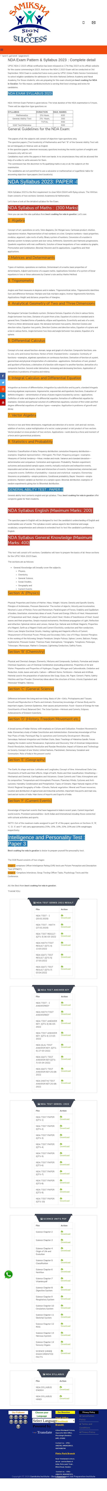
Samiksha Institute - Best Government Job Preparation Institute (62, 1476)
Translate (44, 1432)
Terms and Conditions (85, 1426)
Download (65, 917)
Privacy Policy (88, 1432)
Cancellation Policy (86, 1418)
